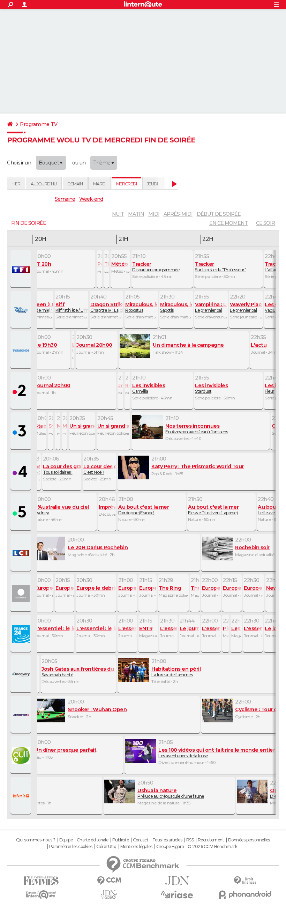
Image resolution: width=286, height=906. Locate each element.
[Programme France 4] (21, 472)
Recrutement (211, 840)
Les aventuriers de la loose (216, 752)
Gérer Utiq (106, 846)
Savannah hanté (78, 671)
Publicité (120, 840)
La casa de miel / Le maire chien (37, 307)
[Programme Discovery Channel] (21, 674)
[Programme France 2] (21, 391)
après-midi (178, 214)
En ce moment (228, 223)
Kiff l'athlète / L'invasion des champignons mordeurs (71, 307)
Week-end (91, 199)
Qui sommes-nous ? (35, 840)
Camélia (148, 388)
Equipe (66, 840)
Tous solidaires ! (62, 469)
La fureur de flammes (176, 671)
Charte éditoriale (92, 840)
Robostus (141, 307)
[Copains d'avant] (41, 894)
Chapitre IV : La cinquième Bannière (106, 307)
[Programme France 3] (21, 431)
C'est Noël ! (99, 469)
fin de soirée (28, 223)
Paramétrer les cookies (70, 846)
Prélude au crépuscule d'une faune (170, 793)
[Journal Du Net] (177, 880)
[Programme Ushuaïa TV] (21, 796)
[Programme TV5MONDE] (21, 350)
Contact (141, 840)
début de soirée (219, 214)
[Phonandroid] (245, 894)
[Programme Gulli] (21, 755)
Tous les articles (167, 840)
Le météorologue (73, 347)
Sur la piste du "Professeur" (220, 267)
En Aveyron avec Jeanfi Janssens (196, 428)
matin (136, 214)
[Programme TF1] (21, 269)
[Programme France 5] (21, 512)
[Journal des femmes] (41, 880)
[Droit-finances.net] (245, 880)
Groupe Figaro (170, 846)
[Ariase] (177, 894)
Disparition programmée (155, 267)
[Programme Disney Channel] (21, 310)
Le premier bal (211, 307)
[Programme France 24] (21, 634)
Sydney (62, 509)
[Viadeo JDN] (109, 894)
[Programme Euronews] (21, 593)
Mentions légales (136, 846)
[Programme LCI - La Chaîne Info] (21, 553)
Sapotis (176, 307)
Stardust (211, 388)
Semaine (65, 199)
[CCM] (109, 880)
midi (153, 214)
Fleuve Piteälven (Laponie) (213, 509)
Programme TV (38, 124)
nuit (118, 214)
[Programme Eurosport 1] (21, 715)
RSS (190, 840)
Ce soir (265, 223)
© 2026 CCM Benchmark (212, 846)
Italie (26, 793)
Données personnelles (249, 840)
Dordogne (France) (143, 509)
